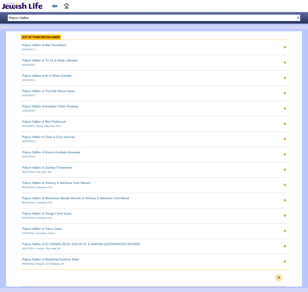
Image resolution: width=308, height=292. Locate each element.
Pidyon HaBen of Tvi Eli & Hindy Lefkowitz (50, 60)
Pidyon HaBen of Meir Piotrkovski (44, 121)
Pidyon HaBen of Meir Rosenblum (44, 45)
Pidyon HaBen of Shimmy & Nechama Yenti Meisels (56, 183)
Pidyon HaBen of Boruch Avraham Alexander (51, 152)
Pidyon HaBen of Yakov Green (42, 229)
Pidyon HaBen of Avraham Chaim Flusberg (50, 106)
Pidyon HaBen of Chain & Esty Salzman (48, 137)
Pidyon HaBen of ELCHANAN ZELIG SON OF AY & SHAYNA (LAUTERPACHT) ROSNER (81, 244)
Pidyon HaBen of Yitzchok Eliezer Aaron (48, 91)
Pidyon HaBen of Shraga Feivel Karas (47, 213)
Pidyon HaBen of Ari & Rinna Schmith (46, 75)
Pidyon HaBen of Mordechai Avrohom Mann (50, 259)
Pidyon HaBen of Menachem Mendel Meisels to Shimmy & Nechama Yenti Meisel (75, 198)
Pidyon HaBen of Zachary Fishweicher (47, 167)
